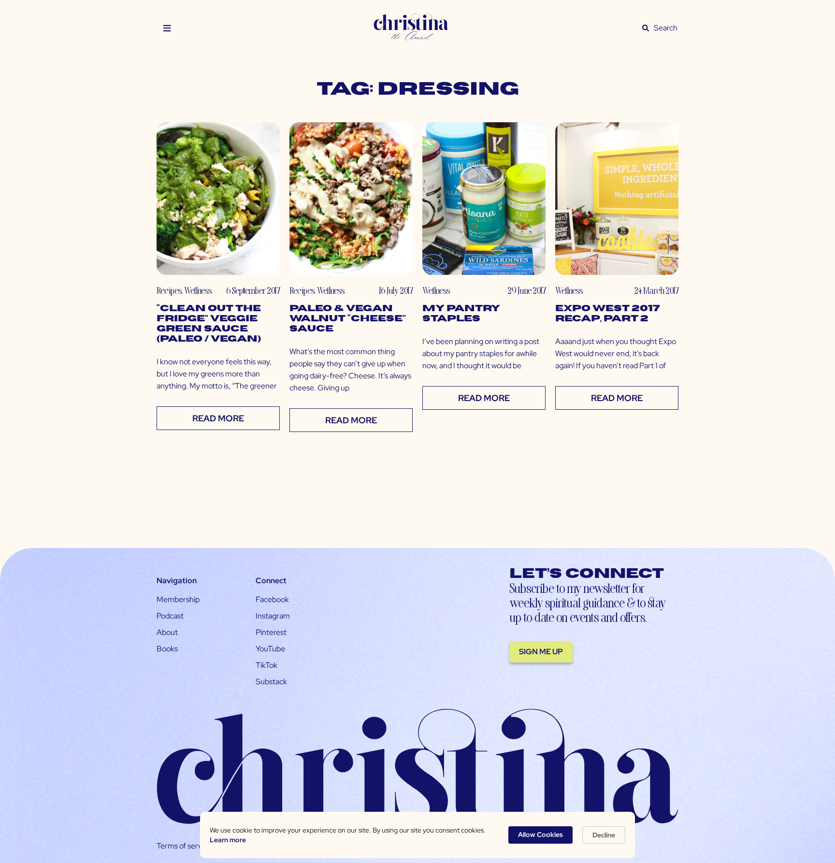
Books (167, 649)
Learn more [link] (228, 839)
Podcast (170, 616)
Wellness (198, 290)
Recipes (169, 290)
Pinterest (271, 632)
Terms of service (184, 846)
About (167, 632)
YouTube (270, 649)
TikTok (266, 665)
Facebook (272, 599)
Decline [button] (603, 835)
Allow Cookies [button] (540, 834)
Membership (178, 599)
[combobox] (666, 28)
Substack (271, 681)
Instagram (273, 616)
